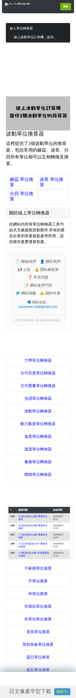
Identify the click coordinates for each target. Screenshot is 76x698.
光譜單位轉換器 (38, 398)
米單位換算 (38, 593)
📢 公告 (24, 269)
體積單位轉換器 (38, 474)
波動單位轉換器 (38, 411)
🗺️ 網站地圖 (26, 293)
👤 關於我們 (50, 261)
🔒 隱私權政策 (46, 269)
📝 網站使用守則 (38, 285)
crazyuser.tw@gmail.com (38, 307)
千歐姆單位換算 (38, 568)
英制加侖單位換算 (38, 644)
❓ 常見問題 (38, 277)
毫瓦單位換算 (38, 670)
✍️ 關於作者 (50, 293)
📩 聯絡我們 (26, 261)
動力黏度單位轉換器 (38, 424)
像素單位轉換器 (38, 462)
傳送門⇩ (62, 691)
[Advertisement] (38, 70)
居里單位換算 (38, 632)
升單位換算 (38, 581)
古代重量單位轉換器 (38, 386)
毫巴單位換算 (38, 657)
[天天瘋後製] (17, 4)
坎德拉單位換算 (38, 606)
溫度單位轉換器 (38, 449)
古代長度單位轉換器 (38, 373)
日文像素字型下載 (31, 691)
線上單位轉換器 (21, 28)
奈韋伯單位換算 (38, 619)
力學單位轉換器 (38, 360)
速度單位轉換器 (38, 436)
